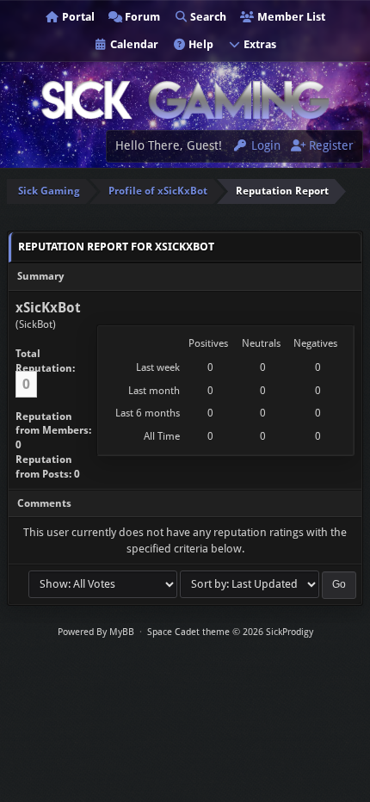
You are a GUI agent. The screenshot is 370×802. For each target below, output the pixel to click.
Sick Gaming (49, 191)
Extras (258, 44)
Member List (290, 16)
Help (199, 44)
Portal (77, 16)
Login (264, 145)
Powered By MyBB (96, 632)
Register (329, 145)
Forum (141, 16)
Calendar (133, 44)
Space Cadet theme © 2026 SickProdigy (230, 632)
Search (207, 16)
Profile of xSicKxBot (157, 191)
